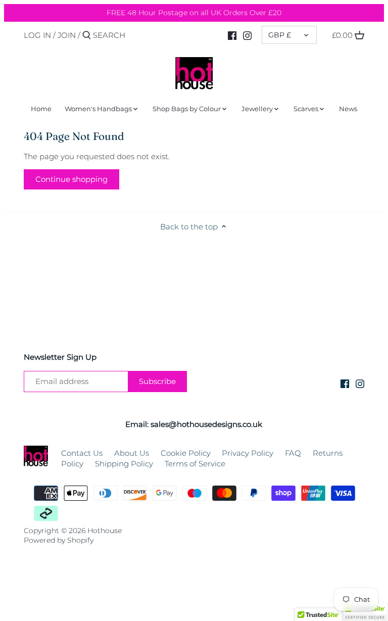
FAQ (293, 453)
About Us (131, 453)
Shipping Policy (124, 463)
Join (67, 35)
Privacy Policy (247, 453)
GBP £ (279, 35)
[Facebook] (232, 34)
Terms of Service (195, 463)
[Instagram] (247, 34)
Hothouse (104, 531)
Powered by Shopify (58, 540)
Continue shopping (71, 179)
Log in (37, 35)
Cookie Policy (186, 453)
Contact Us (82, 453)
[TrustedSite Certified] (365, 611)
